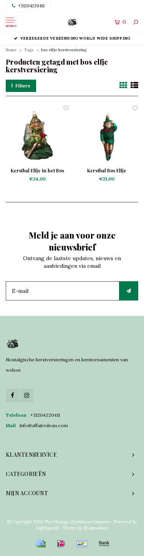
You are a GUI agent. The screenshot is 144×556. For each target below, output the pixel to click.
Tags (28, 49)
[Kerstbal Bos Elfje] (107, 135)
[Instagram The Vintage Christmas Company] (26, 395)
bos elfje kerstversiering (63, 49)
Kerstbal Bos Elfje (106, 170)
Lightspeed (47, 528)
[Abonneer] (128, 291)
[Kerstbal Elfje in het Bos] (37, 135)
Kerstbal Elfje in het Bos (37, 170)
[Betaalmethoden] (40, 543)
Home (11, 49)
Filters (22, 85)
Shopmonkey (95, 528)
